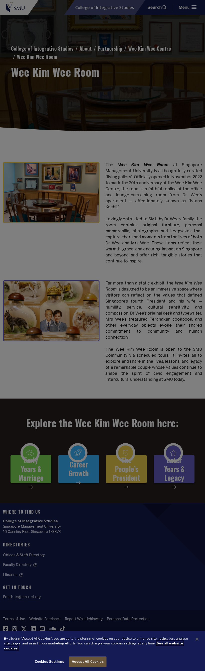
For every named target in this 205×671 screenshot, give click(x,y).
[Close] (197, 639)
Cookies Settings (49, 661)
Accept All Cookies (88, 661)
